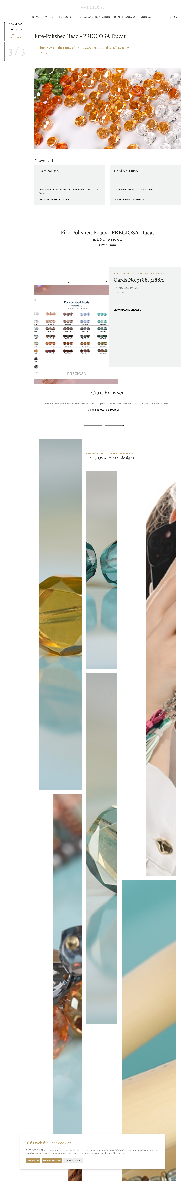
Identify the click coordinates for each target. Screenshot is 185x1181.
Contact (147, 16)
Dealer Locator (125, 16)
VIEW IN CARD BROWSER (54, 199)
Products (64, 16)
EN (175, 17)
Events (48, 16)
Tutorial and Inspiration (92, 16)
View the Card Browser (104, 410)
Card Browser (15, 36)
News (35, 16)
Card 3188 (15, 29)
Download (16, 24)
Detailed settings (73, 1160)
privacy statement (59, 1153)
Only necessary (52, 1160)
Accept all (33, 1160)
